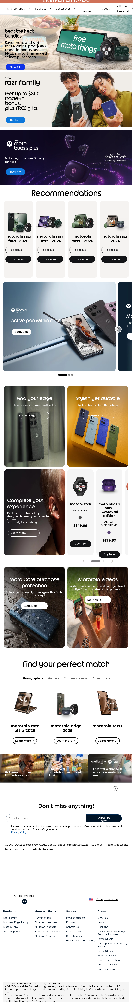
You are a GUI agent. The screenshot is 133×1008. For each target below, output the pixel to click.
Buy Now (80, 543)
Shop (28, 415)
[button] (18, 8)
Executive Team (106, 969)
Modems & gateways (47, 936)
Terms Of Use (105, 951)
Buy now (18, 259)
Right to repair (74, 936)
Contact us (72, 927)
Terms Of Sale (105, 939)
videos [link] (106, 8)
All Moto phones (12, 931)
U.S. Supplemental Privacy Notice (112, 945)
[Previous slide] (83, 561)
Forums (70, 922)
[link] (15, 67)
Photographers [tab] (32, 678)
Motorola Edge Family (15, 922)
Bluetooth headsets (46, 922)
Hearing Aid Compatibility (80, 940)
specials (16, 249)
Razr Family (10, 917)
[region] (66, 774)
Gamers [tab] (53, 678)
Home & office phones (47, 931)
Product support (75, 917)
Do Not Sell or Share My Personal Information (111, 933)
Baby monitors (43, 917)
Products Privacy (107, 964)
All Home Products (45, 927)
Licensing (102, 927)
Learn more (22, 331)
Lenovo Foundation (108, 960)
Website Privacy (106, 955)
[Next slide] (118, 329)
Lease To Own (74, 931)
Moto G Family (11, 927)
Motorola (102, 917)
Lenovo (101, 922)
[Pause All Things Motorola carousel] (115, 788)
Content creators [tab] (76, 678)
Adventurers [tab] (101, 678)
